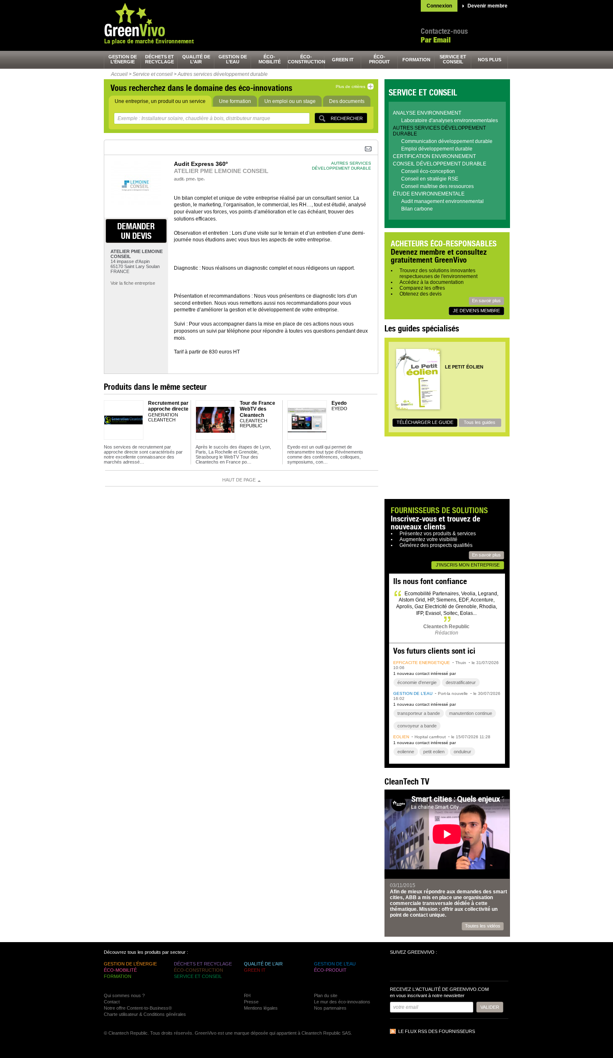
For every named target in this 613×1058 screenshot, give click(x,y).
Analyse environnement (427, 113)
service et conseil (453, 59)
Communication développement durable (446, 141)
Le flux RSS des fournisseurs (436, 1031)
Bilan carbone (417, 209)
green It (343, 59)
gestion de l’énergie (122, 59)
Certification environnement (434, 156)
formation (416, 59)
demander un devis (136, 231)
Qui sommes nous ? (124, 995)
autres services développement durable (341, 165)
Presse (251, 1001)
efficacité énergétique (421, 662)
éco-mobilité (270, 59)
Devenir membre (487, 6)
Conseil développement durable (439, 164)
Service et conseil (153, 74)
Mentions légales (261, 1007)
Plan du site (325, 995)
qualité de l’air (196, 59)
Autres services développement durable (223, 74)
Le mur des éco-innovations (342, 1001)
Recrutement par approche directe (168, 406)
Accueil (119, 74)
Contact (112, 1001)
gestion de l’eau (233, 59)
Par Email (436, 39)
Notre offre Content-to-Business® (138, 1007)
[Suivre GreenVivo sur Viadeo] (442, 968)
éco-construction (306, 59)
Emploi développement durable (436, 149)
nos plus (489, 59)
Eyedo (339, 403)
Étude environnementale (429, 194)
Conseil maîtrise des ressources (437, 186)
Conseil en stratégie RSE (429, 179)
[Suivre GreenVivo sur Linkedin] (427, 968)
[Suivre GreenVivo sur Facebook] (397, 968)
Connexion (439, 6)
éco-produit (379, 59)
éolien (401, 737)
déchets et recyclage (159, 59)
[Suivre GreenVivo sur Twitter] (412, 968)
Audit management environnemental (442, 201)
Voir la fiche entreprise (133, 283)
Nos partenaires (330, 1007)
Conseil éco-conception (428, 171)
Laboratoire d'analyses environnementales (449, 120)
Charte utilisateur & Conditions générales (145, 1014)
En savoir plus (486, 300)
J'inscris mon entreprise (468, 564)
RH (247, 995)
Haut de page (239, 479)
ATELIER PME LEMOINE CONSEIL (221, 171)
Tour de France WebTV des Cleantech (257, 409)
